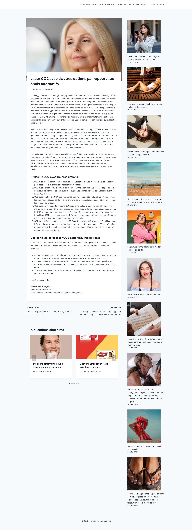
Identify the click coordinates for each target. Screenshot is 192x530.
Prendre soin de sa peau (116, 4)
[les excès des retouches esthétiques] (146, 274)
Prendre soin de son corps (91, 4)
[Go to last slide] (34, 358)
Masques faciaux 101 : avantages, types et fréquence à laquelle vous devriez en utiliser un (100, 311)
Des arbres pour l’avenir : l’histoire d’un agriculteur (49, 310)
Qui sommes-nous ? (138, 4)
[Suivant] (114, 358)
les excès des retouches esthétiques (143, 294)
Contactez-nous (157, 4)
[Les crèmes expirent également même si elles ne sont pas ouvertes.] (146, 131)
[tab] (69, 383)
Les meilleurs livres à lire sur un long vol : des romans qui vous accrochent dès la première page (145, 342)
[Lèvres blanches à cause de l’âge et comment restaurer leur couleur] (146, 36)
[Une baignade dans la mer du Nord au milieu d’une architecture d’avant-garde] (146, 179)
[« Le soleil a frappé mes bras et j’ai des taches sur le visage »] (146, 84)
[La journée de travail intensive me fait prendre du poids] (146, 227)
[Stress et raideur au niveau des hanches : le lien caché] (146, 426)
